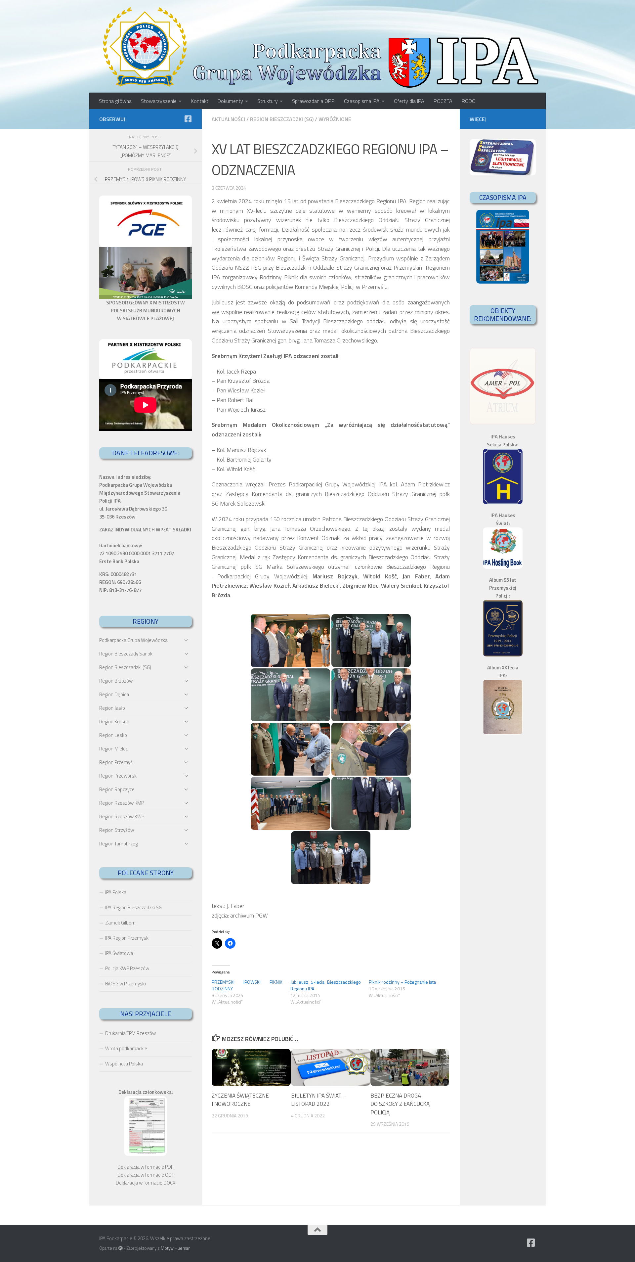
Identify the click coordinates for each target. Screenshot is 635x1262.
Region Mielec (113, 748)
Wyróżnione (334, 119)
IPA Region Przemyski (127, 938)
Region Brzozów (116, 681)
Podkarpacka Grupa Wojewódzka (133, 640)
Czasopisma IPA (362, 101)
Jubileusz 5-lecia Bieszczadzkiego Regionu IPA (325, 985)
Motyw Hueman (175, 1248)
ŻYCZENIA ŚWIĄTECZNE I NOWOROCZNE (240, 1099)
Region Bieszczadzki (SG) (282, 119)
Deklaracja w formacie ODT (145, 1175)
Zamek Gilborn (120, 922)
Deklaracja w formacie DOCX (145, 1183)
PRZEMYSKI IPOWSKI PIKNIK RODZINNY (247, 985)
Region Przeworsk (118, 776)
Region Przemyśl (116, 762)
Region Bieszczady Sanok (125, 653)
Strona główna (115, 101)
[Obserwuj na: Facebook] (188, 119)
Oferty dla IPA (409, 101)
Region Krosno (114, 721)
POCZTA (443, 101)
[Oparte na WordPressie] (120, 1248)
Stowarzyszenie (159, 101)
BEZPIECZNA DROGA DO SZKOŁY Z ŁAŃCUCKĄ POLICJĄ (400, 1103)
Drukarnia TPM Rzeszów (130, 1033)
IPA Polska (115, 892)
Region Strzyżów (116, 830)
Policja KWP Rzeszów (127, 968)
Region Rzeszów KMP (121, 803)
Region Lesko (113, 735)
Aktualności (228, 119)
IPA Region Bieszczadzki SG (133, 907)
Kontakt (199, 101)
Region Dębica (114, 694)
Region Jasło (112, 708)
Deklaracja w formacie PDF (145, 1167)
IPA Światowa (119, 953)
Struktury (267, 101)
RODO (469, 101)
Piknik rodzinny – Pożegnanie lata (402, 981)
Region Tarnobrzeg (118, 843)
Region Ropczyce (117, 789)
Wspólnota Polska (124, 1063)
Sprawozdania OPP (313, 101)
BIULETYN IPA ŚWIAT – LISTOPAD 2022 (318, 1099)
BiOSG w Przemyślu (125, 983)
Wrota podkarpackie (126, 1048)
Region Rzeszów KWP (121, 816)
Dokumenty (230, 101)
